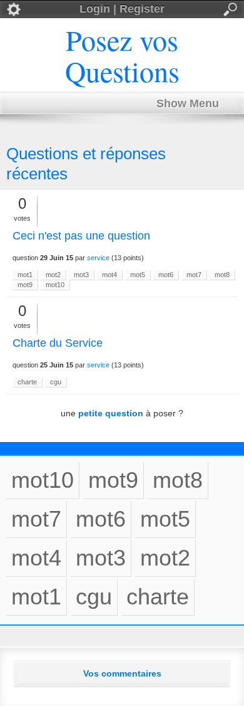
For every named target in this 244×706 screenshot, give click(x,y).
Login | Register (122, 9)
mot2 (53, 274)
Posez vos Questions (122, 55)
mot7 (193, 274)
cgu (55, 382)
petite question (110, 413)
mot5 (137, 274)
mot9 (25, 284)
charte (27, 382)
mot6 (165, 274)
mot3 (81, 274)
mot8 (222, 274)
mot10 (55, 284)
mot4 (109, 274)
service (98, 257)
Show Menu (187, 103)
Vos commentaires (122, 673)
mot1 (25, 274)
